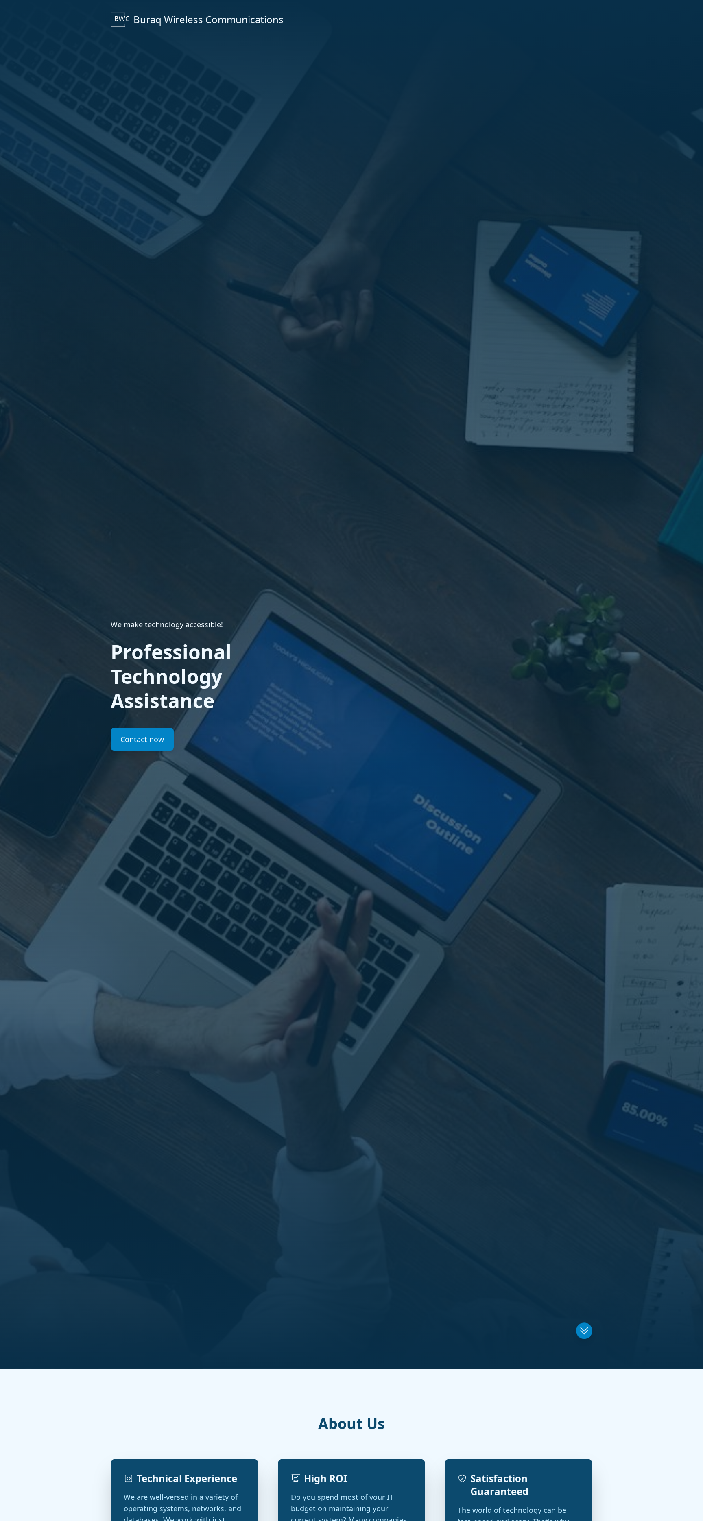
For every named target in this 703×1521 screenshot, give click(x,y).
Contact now (142, 739)
